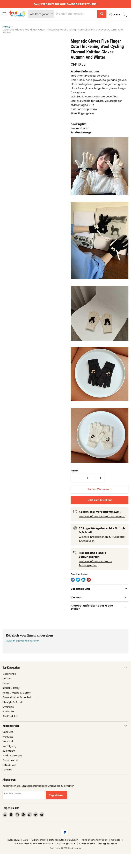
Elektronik (8, 706)
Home (6, 26)
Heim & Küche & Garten (17, 692)
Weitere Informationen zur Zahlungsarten (95, 563)
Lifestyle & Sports (13, 702)
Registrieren (56, 795)
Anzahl (75, 470)
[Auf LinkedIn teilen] (83, 580)
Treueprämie (10, 760)
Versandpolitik (87, 843)
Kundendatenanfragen (94, 839)
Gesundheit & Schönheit (17, 697)
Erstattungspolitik (66, 843)
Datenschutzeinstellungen (63, 839)
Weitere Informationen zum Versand (102, 516)
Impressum (13, 839)
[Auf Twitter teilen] (78, 580)
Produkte (8, 736)
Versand (8, 741)
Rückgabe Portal (108, 843)
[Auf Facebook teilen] (73, 580)
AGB (25, 839)
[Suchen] (101, 14)
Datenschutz (39, 839)
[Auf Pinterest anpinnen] (89, 580)
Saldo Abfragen (12, 755)
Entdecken (9, 711)
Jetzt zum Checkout (99, 500)
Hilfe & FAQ (9, 765)
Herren (6, 683)
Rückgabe (9, 750)
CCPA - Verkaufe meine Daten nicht (33, 843)
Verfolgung (9, 746)
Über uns (8, 732)
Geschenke (9, 674)
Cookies (115, 839)
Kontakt (7, 769)
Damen (7, 678)
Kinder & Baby (11, 688)
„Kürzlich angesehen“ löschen (22, 640)
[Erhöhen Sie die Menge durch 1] (100, 478)
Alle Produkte (10, 716)
